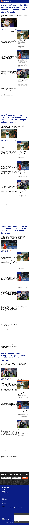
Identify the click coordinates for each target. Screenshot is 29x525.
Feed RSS (3, 498)
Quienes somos (4, 497)
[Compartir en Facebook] (4, 29)
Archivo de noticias (4, 504)
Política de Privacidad (4, 499)
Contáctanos (3, 491)
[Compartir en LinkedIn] (7, 29)
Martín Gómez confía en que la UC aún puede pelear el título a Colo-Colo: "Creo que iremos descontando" (22, 61)
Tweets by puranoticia (5, 506)
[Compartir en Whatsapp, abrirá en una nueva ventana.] (6, 29)
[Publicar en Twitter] (3, 29)
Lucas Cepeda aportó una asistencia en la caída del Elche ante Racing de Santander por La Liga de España (22, 41)
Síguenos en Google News (5, 492)
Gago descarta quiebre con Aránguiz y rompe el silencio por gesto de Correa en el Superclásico (23, 80)
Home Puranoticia (4, 503)
